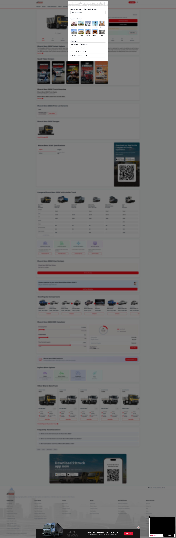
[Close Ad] (138, 527)
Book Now (128, 533)
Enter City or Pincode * (76, 12)
